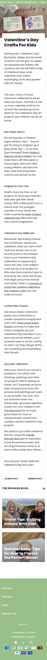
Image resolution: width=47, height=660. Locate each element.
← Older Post (10, 478)
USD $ (22, 624)
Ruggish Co (21, 632)
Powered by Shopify (23, 637)
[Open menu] (6, 9)
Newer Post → (36, 478)
